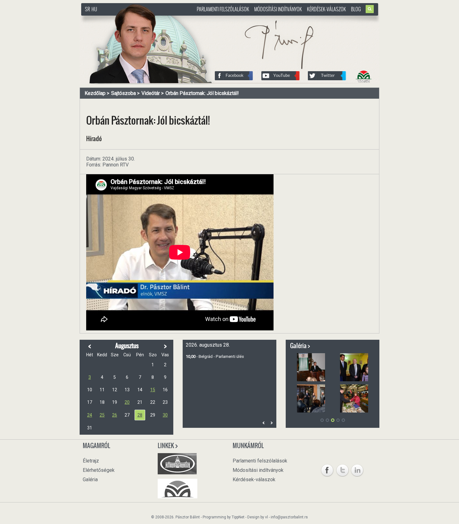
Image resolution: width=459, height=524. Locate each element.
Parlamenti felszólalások (223, 9)
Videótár (150, 93)
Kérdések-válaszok (326, 9)
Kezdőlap (95, 93)
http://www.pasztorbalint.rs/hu (131, 19)
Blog (356, 9)
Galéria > (300, 345)
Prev (263, 423)
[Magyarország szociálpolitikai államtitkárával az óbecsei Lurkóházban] (354, 367)
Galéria (90, 479)
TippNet (238, 517)
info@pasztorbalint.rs (289, 517)
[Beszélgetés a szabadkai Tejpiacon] (354, 398)
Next (271, 423)
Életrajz (91, 461)
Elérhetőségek (99, 470)
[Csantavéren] (311, 398)
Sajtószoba (123, 93)
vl (266, 517)
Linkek (166, 445)
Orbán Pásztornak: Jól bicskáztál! (202, 93)
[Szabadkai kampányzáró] (311, 367)
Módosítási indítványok (278, 9)
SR (87, 9)
